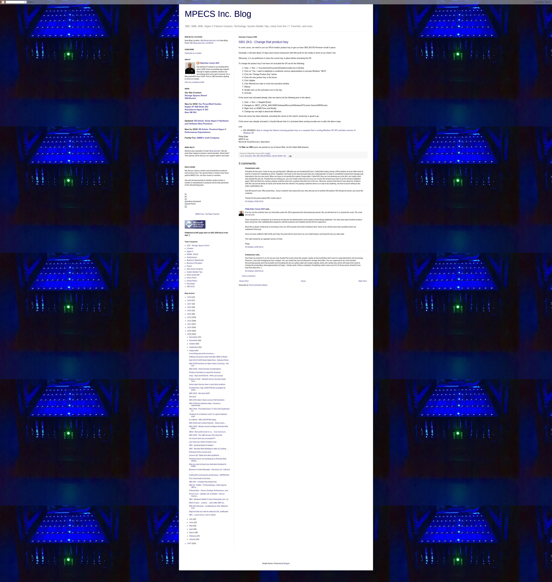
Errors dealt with (193, 275)
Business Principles (194, 263)
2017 (189, 304)
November (193, 340)
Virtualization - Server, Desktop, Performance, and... (209, 491)
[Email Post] (289, 156)
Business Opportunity (195, 260)
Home (303, 281)
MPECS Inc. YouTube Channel (207, 214)
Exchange (191, 284)
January (192, 539)
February (193, 536)
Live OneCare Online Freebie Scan (202, 442)
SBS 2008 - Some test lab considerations (205, 369)
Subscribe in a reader (193, 53)
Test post (192, 397)
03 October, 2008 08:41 (254, 247)
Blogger (286, 563)
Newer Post (243, 281)
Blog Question (215, 151)
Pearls (189, 266)
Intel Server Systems (195, 269)
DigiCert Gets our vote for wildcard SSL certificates (208, 512)
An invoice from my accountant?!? (202, 439)
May (191, 526)
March (192, 533)
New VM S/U (190, 112)
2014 (189, 314)
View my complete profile (194, 82)
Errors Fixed (191, 278)
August (192, 351)
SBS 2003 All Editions (264, 156)
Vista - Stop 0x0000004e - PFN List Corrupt (206, 376)
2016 (189, 307)
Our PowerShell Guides (210, 104)
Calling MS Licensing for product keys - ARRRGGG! (209, 475)
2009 (189, 331)
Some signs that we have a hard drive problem (207, 384)
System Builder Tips (279, 156)
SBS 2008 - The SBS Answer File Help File (205, 435)
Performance (192, 257)
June (191, 522)
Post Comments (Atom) (258, 285)
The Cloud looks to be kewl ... (200, 478)
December (193, 337)
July (191, 519)
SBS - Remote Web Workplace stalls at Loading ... (208, 449)
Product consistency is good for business (205, 372)
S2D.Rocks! (190, 98)
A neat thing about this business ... (202, 354)
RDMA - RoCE (192, 254)
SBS (254, 156)
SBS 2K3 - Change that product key (263, 42)
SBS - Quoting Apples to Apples (201, 445)
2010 (189, 327)
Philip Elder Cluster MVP (255, 209)
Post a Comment (248, 276)
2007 (189, 543)
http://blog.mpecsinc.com (210, 41)
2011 (189, 324)
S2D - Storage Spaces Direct (198, 246)
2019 (189, 297)
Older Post (362, 281)
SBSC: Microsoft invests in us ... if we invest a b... (208, 432)
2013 (189, 317)
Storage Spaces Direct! (196, 95)
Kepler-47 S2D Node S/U (196, 107)
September (193, 347)
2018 (189, 300)
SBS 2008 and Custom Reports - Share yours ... (207, 423)
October (192, 344)
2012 (189, 321)
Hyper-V (190, 251)
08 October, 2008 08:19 (254, 271)
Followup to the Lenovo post (200, 452)
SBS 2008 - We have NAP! (199, 393)
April (191, 529)
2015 (189, 311)
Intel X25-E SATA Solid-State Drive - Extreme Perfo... (209, 360)
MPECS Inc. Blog (218, 14)
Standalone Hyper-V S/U (196, 109)
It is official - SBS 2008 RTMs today (202, 420)
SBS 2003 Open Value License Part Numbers (206, 400)
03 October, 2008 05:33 (254, 201)
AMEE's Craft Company (208, 138)
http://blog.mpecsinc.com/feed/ (201, 43)
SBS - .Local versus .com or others (202, 515)
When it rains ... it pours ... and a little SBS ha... (207, 503)
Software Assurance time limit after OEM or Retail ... (209, 357)
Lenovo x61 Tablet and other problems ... (205, 455)
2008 (189, 334)
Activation (248, 156)
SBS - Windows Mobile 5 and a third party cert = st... (209, 499)
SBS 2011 (191, 287)
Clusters (190, 248)
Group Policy (192, 281)
